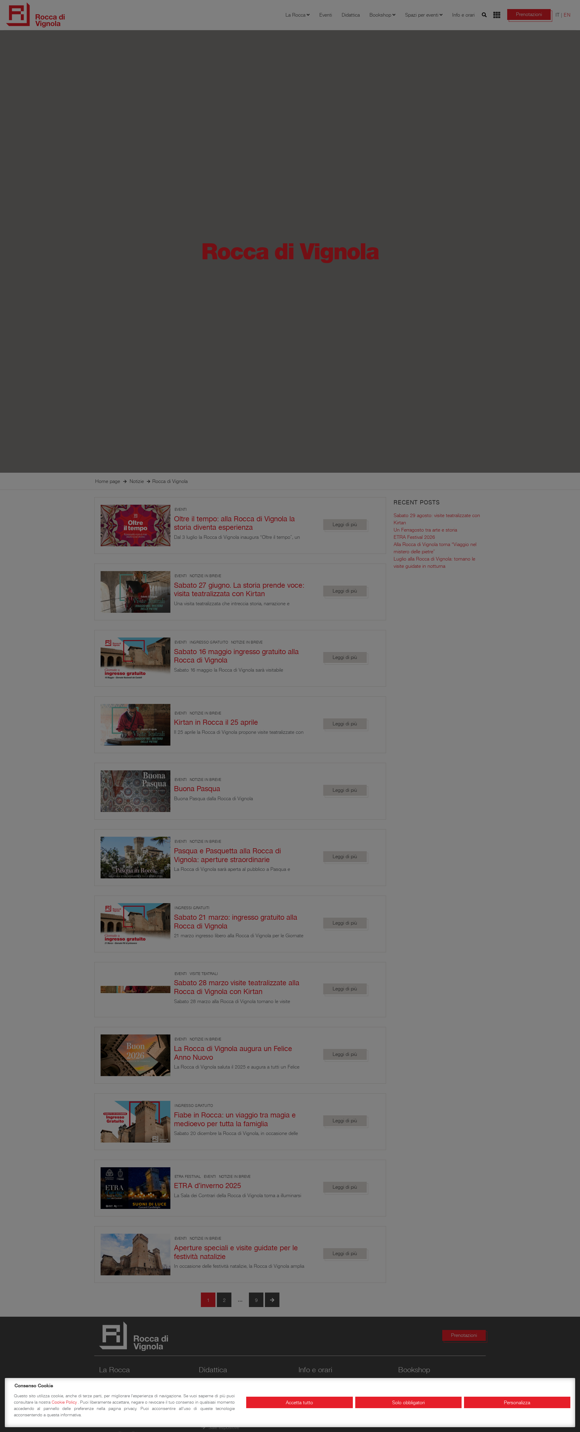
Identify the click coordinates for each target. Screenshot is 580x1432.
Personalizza (517, 1402)
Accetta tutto (299, 1402)
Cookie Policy (65, 1402)
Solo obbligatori (408, 1402)
